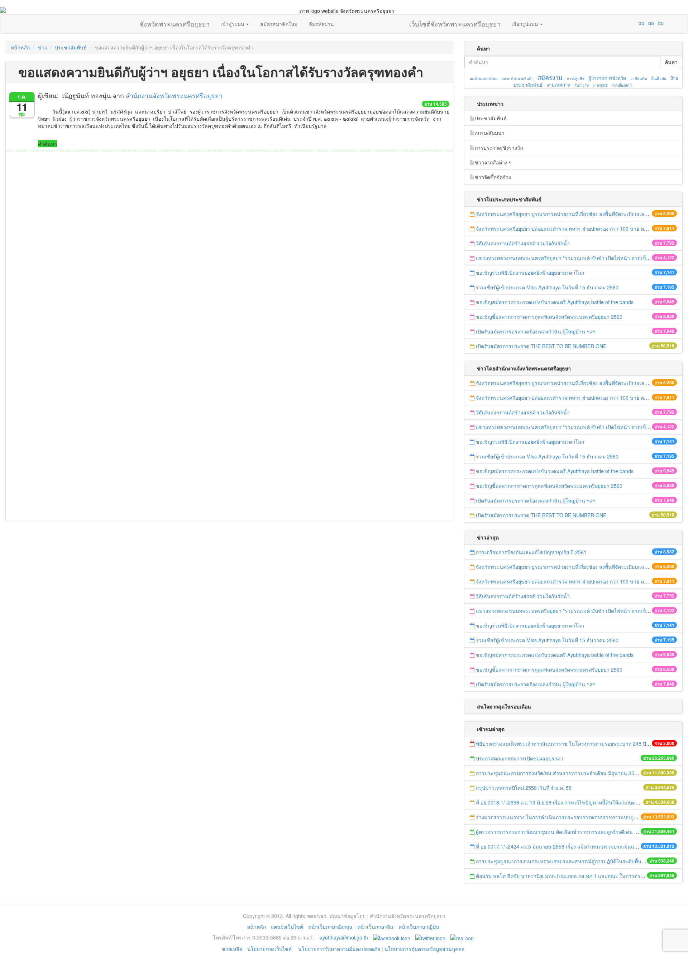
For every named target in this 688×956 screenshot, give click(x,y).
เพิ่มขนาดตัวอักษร (634, 23)
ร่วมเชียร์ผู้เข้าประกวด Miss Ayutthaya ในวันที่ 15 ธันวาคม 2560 (547, 287)
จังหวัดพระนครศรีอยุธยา (175, 22)
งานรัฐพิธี (600, 85)
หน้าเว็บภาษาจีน (375, 926)
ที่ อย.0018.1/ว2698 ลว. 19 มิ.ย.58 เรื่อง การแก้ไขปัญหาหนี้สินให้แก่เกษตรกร (560, 802)
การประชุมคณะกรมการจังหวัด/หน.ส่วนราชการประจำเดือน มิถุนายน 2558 (558, 773)
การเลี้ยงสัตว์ (622, 85)
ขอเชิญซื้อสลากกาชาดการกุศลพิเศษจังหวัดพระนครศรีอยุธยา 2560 (549, 316)
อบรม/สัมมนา (490, 132)
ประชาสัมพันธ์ (71, 47)
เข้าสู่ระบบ (232, 23)
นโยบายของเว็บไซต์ (270, 948)
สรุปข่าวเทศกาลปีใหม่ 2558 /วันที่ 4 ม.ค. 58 (524, 787)
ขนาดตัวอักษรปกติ (627, 23)
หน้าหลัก (20, 47)
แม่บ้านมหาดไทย (483, 78)
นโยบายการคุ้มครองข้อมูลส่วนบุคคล (424, 948)
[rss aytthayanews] (462, 937)
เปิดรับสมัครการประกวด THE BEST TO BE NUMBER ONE (541, 346)
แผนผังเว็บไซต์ (287, 926)
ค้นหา (671, 62)
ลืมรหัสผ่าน (321, 24)
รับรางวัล (582, 85)
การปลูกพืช (575, 78)
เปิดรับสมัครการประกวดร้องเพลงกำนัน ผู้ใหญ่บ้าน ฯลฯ (536, 331)
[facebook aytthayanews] (391, 937)
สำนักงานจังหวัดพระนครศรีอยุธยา (174, 95)
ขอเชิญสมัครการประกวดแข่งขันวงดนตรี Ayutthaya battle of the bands (555, 302)
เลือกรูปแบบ (525, 23)
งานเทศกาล (558, 84)
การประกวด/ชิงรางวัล (499, 147)
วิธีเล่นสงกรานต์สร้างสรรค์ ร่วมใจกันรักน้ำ (523, 243)
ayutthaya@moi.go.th (344, 937)
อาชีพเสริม (638, 78)
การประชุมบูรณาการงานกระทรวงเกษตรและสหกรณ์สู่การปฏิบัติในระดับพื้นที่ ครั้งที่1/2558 (575, 861)
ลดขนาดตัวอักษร (620, 23)
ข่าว (42, 47)
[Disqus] (229, 247)
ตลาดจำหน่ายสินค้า (517, 78)
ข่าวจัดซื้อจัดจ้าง (493, 177)
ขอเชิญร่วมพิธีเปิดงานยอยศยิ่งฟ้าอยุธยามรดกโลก (530, 272)
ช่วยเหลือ (232, 948)
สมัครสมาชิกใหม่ (278, 24)
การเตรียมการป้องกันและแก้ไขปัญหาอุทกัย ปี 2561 (531, 552)
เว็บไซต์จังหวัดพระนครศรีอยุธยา (455, 22)
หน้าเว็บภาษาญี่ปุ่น (418, 926)
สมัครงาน (550, 77)
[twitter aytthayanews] (430, 937)
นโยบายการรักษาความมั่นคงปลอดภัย (339, 948)
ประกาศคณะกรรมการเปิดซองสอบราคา (519, 758)
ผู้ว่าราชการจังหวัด (607, 78)
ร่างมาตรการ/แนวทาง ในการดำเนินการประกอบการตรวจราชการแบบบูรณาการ (564, 817)
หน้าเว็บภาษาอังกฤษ (330, 926)
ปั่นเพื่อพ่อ (658, 78)
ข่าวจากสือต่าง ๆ (493, 162)
